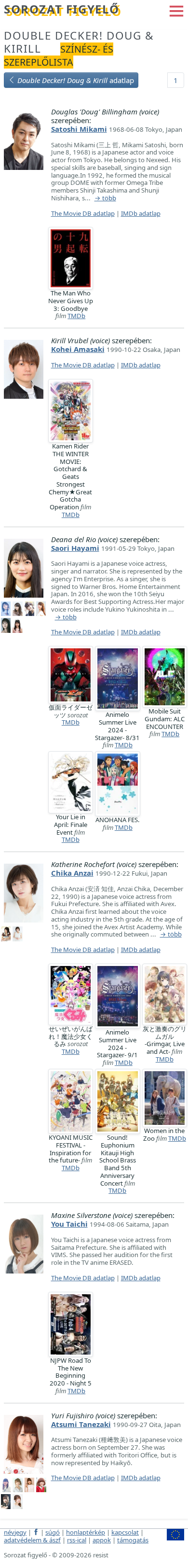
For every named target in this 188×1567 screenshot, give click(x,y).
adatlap (75, 80)
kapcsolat (125, 1532)
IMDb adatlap (141, 213)
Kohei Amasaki (78, 349)
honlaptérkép (85, 1532)
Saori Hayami (75, 548)
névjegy (15, 1532)
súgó (52, 1532)
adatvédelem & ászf (32, 1540)
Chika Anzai (72, 873)
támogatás (132, 1540)
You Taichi (69, 1224)
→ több (105, 198)
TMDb (76, 315)
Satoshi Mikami (79, 129)
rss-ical (76, 1540)
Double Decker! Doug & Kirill (79, 42)
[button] (176, 10)
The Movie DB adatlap (83, 213)
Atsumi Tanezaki (81, 1424)
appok (102, 1540)
